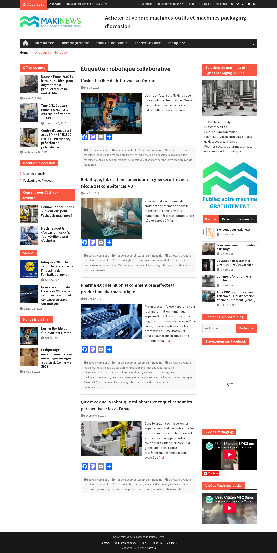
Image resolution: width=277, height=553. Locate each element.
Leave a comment (98, 150)
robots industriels (94, 270)
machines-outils (177, 155)
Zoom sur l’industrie (110, 43)
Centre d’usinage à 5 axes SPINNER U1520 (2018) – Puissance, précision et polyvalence (56, 138)
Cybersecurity (134, 260)
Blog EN (207, 4)
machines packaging (155, 372)
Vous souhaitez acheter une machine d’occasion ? (235, 262)
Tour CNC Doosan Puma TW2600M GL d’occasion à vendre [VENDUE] (56, 111)
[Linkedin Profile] (243, 4)
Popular (210, 219)
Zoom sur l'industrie (150, 150)
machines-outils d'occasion (100, 160)
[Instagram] (254, 4)
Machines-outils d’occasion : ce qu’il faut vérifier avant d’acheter (55, 234)
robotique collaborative (144, 160)
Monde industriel (126, 150)
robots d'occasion (172, 160)
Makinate (221, 4)
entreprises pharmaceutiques (144, 367)
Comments (246, 219)
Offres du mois (44, 43)
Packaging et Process (38, 180)
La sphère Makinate (147, 43)
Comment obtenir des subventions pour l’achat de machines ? (57, 211)
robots (165, 265)
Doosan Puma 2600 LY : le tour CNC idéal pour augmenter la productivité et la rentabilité (58, 85)
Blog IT (193, 4)
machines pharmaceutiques (128, 377)
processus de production (126, 489)
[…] (167, 340)
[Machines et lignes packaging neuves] (229, 98)
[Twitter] (237, 4)
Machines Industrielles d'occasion (146, 155)
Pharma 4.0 (90, 382)
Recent (227, 219)
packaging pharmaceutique (175, 377)
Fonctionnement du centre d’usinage (236, 247)
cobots (130, 484)
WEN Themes (148, 548)
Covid (139, 484)
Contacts (146, 4)
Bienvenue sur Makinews (234, 229)
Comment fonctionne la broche (234, 278)
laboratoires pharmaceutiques (123, 372)
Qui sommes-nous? (169, 4)
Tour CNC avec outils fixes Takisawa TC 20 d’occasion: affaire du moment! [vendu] (236, 296)
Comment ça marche (74, 43)
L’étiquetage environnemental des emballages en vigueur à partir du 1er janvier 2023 (58, 358)
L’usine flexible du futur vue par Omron (118, 80)
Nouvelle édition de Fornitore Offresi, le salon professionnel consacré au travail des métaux (56, 295)
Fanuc (148, 484)
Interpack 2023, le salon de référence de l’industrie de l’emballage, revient (57, 268)
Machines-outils (34, 173)
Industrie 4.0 (160, 484)
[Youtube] (248, 4)
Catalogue (174, 43)
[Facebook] (231, 4)
